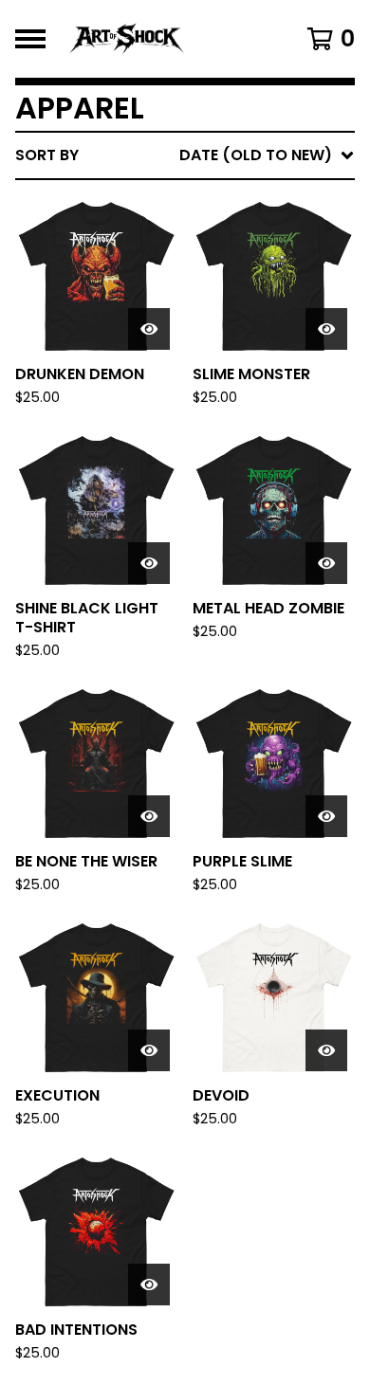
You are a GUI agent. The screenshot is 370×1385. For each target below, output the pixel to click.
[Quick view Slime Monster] (326, 329)
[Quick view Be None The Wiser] (149, 816)
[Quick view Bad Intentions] (149, 1284)
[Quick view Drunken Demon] (149, 329)
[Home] (164, 39)
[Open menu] (30, 38)
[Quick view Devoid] (326, 1050)
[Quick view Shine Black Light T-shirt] (149, 563)
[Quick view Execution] (149, 1050)
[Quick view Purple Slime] (326, 816)
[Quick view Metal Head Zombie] (326, 563)
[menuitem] (185, 155)
